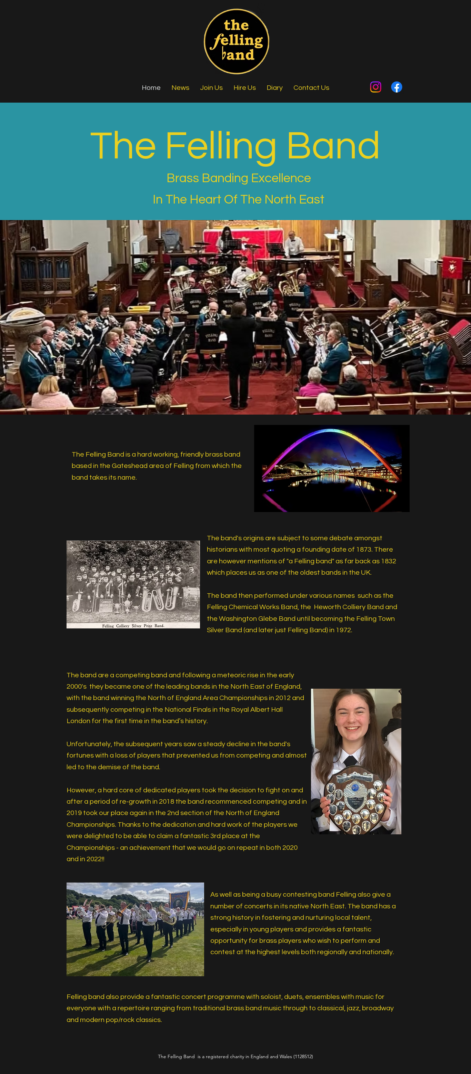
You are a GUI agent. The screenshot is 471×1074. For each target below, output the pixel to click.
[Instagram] (375, 87)
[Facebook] (396, 87)
